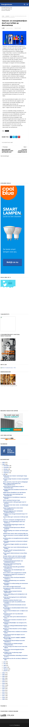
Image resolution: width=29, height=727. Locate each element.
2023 (3, 674)
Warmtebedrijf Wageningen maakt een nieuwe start (13, 525)
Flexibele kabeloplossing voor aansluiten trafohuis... (14, 581)
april (4, 665)
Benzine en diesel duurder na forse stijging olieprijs (14, 629)
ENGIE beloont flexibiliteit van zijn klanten (14, 492)
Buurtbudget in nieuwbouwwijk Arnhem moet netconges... (15, 608)
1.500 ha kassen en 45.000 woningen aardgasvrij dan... (12, 644)
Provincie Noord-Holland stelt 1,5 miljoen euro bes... (15, 611)
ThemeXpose (17, 725)
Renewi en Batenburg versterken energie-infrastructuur (14, 558)
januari (5, 670)
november (6, 467)
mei (4, 663)
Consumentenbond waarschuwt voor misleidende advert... (13, 561)
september (6, 471)
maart (5, 667)
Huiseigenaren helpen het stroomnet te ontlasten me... (14, 575)
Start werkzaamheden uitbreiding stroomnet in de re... (15, 656)
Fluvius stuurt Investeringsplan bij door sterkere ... (13, 650)
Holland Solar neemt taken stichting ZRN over (15, 533)
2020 (3, 680)
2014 (3, 690)
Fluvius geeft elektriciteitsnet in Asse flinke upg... (15, 553)
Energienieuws (6, 4)
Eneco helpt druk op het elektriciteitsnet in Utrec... (15, 617)
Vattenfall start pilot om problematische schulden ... (14, 602)
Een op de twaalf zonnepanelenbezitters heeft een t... (14, 550)
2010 (3, 697)
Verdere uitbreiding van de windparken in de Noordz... (15, 594)
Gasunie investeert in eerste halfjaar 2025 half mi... (15, 535)
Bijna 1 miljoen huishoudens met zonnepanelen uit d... (12, 484)
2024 (3, 673)
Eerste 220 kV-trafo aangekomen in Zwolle (14, 572)
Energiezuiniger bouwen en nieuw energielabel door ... (15, 479)
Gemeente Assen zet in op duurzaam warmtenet (13, 614)
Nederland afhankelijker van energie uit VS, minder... (15, 623)
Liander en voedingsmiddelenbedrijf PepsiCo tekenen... (15, 626)
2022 (3, 676)
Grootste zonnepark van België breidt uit (14, 519)
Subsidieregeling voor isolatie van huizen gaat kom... (15, 531)
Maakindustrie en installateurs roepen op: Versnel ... (14, 497)
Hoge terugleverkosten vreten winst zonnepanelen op (13, 508)
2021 (3, 678)
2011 (3, 695)
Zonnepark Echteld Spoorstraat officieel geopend (14, 528)
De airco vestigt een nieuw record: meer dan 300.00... (15, 647)
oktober (5, 469)
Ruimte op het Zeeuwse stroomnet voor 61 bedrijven (14, 620)
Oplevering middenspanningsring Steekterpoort (12, 564)
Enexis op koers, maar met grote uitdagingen (15, 482)
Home (3, 16)
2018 (3, 683)
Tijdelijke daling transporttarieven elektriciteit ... (12, 591)
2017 (3, 685)
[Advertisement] (12, 301)
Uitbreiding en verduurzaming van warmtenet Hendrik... (15, 584)
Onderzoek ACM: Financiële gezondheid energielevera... (13, 567)
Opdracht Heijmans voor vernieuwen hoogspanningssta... (13, 511)
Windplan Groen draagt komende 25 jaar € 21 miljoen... (15, 514)
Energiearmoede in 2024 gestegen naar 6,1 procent (14, 502)
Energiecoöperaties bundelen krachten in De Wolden (15, 490)
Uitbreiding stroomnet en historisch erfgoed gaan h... (15, 542)
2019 (3, 681)
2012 (3, 694)
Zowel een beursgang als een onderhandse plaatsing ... (14, 597)
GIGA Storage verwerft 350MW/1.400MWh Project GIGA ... (14, 638)
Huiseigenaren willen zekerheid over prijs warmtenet (14, 588)
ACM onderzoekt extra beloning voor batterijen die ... (13, 495)
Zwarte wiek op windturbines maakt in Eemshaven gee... (13, 487)
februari (5, 669)
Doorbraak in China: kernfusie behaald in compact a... (14, 578)
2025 (3, 464)
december (6, 465)
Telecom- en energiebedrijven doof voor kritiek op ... (14, 522)
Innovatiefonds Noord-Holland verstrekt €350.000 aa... (14, 641)
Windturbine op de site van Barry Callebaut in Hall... (15, 659)
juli (4, 474)
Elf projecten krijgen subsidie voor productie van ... (15, 544)
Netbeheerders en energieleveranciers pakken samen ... (15, 539)
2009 (3, 699)
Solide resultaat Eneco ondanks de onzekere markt (15, 632)
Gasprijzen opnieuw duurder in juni (12, 600)
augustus (6, 472)
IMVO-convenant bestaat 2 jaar (11, 500)
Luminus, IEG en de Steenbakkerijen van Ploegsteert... (14, 570)
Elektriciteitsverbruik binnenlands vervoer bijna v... (14, 605)
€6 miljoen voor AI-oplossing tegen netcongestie (12, 653)
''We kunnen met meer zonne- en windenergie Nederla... (15, 505)
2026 (3, 462)
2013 (3, 692)
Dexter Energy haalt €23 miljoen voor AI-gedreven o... (14, 635)
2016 (3, 687)
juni (4, 662)
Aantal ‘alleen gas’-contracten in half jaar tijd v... (15, 517)
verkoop (7, 16)
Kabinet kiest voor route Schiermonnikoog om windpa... (15, 547)
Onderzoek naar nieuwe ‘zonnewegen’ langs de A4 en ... (15, 476)
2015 (3, 688)
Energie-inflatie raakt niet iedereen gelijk (14, 556)
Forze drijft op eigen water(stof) (12, 586)
